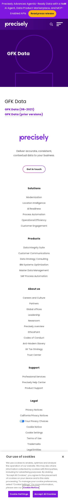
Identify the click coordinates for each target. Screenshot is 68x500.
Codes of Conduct (34, 337)
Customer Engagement (34, 225)
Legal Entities (34, 449)
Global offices (34, 309)
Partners (34, 303)
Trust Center (34, 354)
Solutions (34, 188)
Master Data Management (34, 270)
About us (34, 289)
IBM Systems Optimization (34, 264)
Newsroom (34, 320)
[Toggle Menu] (59, 24)
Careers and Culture (34, 297)
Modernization (34, 197)
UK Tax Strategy (34, 349)
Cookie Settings (34, 432)
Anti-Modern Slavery (34, 343)
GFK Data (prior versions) (24, 114)
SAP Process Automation (34, 276)
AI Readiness (34, 208)
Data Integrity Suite (34, 247)
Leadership (34, 315)
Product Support (34, 388)
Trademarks (34, 444)
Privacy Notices (34, 409)
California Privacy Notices (34, 415)
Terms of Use (34, 438)
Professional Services (34, 376)
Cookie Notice (34, 426)
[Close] (62, 456)
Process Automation (34, 214)
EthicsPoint (34, 332)
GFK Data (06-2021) (19, 109)
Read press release (42, 13)
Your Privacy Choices (36, 421)
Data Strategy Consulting (34, 259)
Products (34, 238)
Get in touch (34, 169)
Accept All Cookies (45, 494)
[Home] (16, 24)
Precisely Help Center (34, 382)
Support (34, 367)
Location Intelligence (34, 203)
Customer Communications (34, 253)
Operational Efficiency (34, 220)
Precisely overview (34, 326)
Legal (34, 401)
